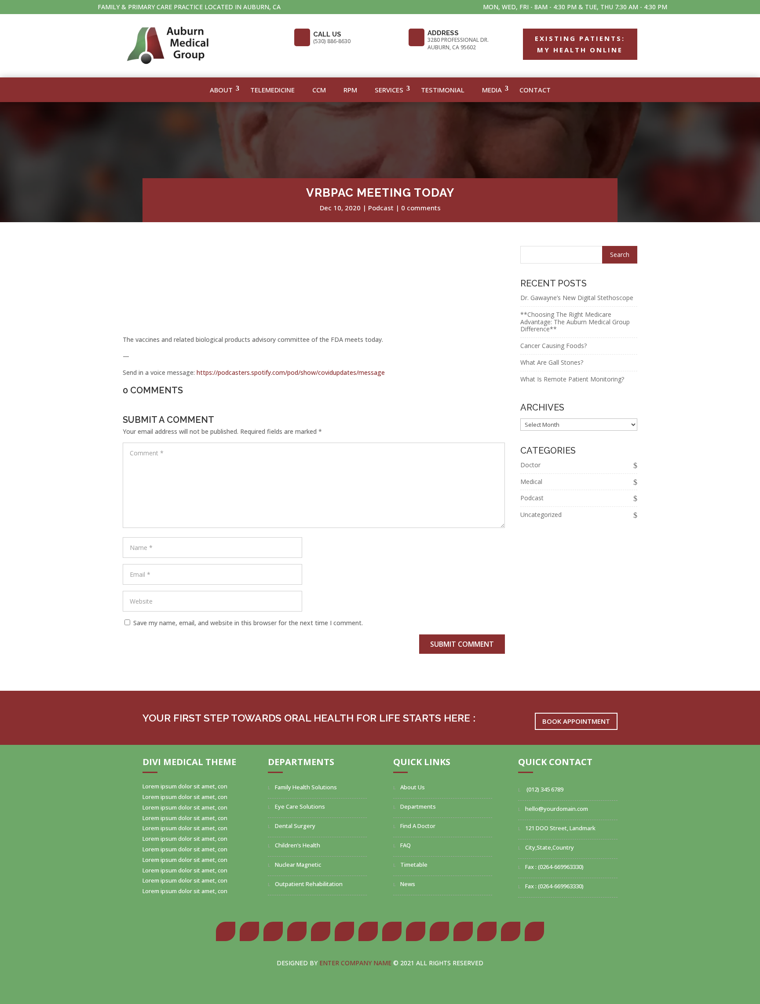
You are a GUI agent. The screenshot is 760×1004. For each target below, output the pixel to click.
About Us (412, 787)
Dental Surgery (295, 826)
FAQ (405, 845)
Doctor (530, 465)
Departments (418, 806)
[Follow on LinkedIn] (320, 931)
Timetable (414, 864)
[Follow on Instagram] (368, 931)
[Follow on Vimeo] (510, 931)
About (221, 89)
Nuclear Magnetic (298, 864)
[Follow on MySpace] (439, 931)
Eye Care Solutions (300, 806)
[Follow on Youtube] (487, 931)
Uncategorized (541, 514)
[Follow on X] (249, 931)
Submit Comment (462, 644)
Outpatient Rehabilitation (309, 884)
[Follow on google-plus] (273, 931)
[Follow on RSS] (534, 931)
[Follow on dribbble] (463, 931)
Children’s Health (297, 845)
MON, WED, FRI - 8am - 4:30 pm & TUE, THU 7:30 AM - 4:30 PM (575, 7)
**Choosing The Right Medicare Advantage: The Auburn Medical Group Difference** (575, 321)
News (407, 884)
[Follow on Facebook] (225, 931)
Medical (531, 481)
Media (492, 89)
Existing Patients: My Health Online (580, 44)
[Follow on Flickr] (415, 931)
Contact (535, 89)
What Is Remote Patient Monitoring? (572, 379)
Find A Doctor (417, 826)
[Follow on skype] (392, 931)
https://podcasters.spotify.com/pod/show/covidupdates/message (291, 372)
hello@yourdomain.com (556, 809)
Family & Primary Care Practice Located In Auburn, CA (189, 7)
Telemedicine (272, 89)
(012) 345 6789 (544, 789)
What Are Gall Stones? (551, 362)
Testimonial (442, 89)
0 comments (421, 207)
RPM (350, 89)
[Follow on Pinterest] (297, 931)
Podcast (381, 207)
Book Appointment (576, 721)
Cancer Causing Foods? (553, 345)
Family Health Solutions (306, 787)
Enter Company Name (356, 963)
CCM (319, 89)
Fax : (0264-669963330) (554, 867)
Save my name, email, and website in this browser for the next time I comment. (248, 623)
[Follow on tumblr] (344, 931)
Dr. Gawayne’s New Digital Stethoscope (576, 297)
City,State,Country (549, 847)
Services (389, 89)
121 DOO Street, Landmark (560, 828)
